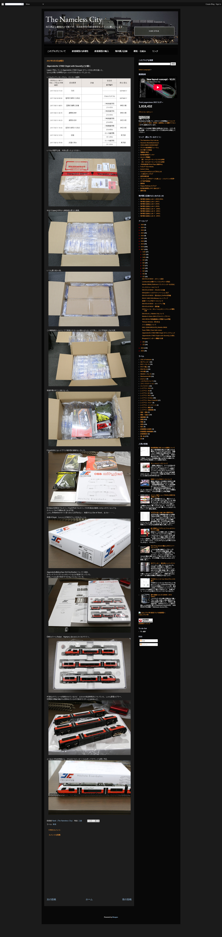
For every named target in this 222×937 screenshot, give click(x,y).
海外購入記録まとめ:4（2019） (150, 206)
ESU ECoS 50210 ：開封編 (150, 306)
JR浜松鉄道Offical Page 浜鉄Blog (151, 164)
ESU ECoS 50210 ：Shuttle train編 (153, 290)
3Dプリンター (144, 362)
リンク (155, 51)
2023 (142, 233)
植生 (141, 426)
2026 (142, 224)
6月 (143, 268)
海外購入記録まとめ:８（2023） (150, 216)
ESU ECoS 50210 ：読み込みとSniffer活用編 (156, 295)
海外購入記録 (121, 51)
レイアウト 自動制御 (147, 410)
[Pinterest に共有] (98, 821)
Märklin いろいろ (145, 374)
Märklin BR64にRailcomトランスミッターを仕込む (158, 284)
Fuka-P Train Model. (147, 166)
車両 (54, 824)
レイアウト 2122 (145, 388)
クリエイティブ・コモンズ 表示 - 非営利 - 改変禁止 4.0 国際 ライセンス (157, 123)
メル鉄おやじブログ (146, 174)
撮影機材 (143, 417)
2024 (142, 230)
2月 (143, 342)
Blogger (115, 917)
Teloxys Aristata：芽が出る (151, 322)
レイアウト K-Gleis (146, 398)
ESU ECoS (143, 369)
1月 (143, 344)
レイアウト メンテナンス (148, 405)
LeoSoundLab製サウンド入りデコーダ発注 (156, 281)
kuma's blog (144, 169)
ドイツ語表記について (149, 324)
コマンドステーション (147, 383)
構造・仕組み (140, 51)
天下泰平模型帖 (145, 181)
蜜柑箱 (142, 183)
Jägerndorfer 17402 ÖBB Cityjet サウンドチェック (158, 333)
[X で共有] (93, 821)
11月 (144, 254)
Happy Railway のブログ (148, 186)
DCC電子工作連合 (146, 150)
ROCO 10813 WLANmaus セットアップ (155, 298)
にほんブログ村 (144, 614)
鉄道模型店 (143, 434)
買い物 (142, 436)
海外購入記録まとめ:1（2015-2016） (152, 199)
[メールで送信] (88, 821)
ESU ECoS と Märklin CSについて (153, 313)
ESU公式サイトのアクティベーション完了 (155, 292)
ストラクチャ (144, 386)
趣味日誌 (143, 190)
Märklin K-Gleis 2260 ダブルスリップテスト (156, 316)
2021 (142, 238)
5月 (143, 271)
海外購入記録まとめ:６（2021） (150, 211)
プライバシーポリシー (146, 112)
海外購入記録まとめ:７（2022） (150, 213)
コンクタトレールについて (150, 287)
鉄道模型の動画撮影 (146, 431)
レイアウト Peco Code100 (149, 400)
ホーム (89, 899)
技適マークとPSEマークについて (152, 301)
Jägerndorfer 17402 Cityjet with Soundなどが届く (158, 335)
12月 (144, 252)
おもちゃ (143, 379)
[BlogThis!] (91, 821)
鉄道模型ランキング (144, 623)
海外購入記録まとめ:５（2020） (150, 208)
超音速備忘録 (144, 176)
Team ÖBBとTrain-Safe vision (152, 330)
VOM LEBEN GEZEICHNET (149, 145)
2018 (142, 246)
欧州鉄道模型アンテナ (147, 154)
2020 (142, 241)
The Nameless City (73, 19)
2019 (142, 244)
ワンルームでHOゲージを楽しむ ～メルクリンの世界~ (157, 178)
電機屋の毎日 (144, 152)
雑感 (141, 419)
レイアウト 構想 (145, 407)
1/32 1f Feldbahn (146, 359)
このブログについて (56, 51)
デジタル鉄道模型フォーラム (149, 147)
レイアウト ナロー (146, 402)
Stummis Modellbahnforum (149, 143)
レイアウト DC (145, 393)
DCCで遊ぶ (144, 366)
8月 (143, 263)
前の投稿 (127, 899)
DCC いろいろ (145, 364)
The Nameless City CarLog (149, 140)
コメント (145, 644)
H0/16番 (143, 371)
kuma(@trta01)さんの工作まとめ (151, 171)
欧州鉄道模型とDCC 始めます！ (150, 188)
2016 (142, 348)
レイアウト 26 (144, 390)
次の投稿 (51, 899)
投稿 (143, 640)
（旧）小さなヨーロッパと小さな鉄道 (152, 162)
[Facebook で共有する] (96, 821)
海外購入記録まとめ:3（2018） (150, 204)
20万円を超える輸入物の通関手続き (162, 512)
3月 (143, 276)
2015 (142, 351)
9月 (143, 260)
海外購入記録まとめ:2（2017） (150, 201)
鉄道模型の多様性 (80, 51)
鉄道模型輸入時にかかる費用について (163, 447)
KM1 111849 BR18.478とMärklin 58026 (154, 327)
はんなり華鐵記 (145, 157)
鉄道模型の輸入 (102, 51)
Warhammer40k (145, 376)
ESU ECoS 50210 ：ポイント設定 (153, 279)
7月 (143, 265)
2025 (142, 227)
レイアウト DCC (145, 395)
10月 (144, 257)
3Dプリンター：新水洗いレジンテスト (163, 563)
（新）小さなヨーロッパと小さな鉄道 (152, 159)
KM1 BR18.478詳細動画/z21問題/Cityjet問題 (156, 319)
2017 (142, 249)
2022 (142, 235)
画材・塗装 (143, 412)
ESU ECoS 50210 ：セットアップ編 (153, 303)
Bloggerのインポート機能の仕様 (152, 338)
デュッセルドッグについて (159, 463)
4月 (143, 273)
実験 (141, 422)
